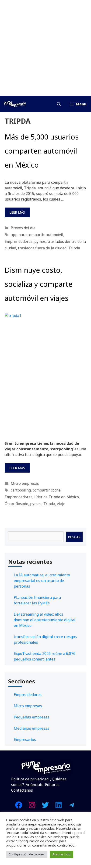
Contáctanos (22, 790)
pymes (40, 241)
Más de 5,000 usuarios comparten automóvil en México (42, 151)
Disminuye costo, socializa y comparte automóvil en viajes (38, 284)
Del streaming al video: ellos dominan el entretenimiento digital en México (44, 620)
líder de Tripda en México (56, 496)
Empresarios (25, 739)
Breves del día (23, 227)
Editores (52, 784)
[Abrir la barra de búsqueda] (58, 104)
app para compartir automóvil (37, 234)
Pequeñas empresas (31, 717)
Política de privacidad (30, 779)
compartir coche (47, 490)
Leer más (17, 212)
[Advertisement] (45, 47)
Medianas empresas (31, 728)
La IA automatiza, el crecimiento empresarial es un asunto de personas (42, 580)
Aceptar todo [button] (61, 854)
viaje (61, 503)
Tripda (74, 248)
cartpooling (21, 490)
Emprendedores (18, 241)
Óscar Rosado (16, 503)
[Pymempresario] (15, 104)
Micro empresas (25, 483)
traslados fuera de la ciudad (42, 248)
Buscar (74, 537)
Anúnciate (34, 784)
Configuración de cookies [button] (27, 854)
